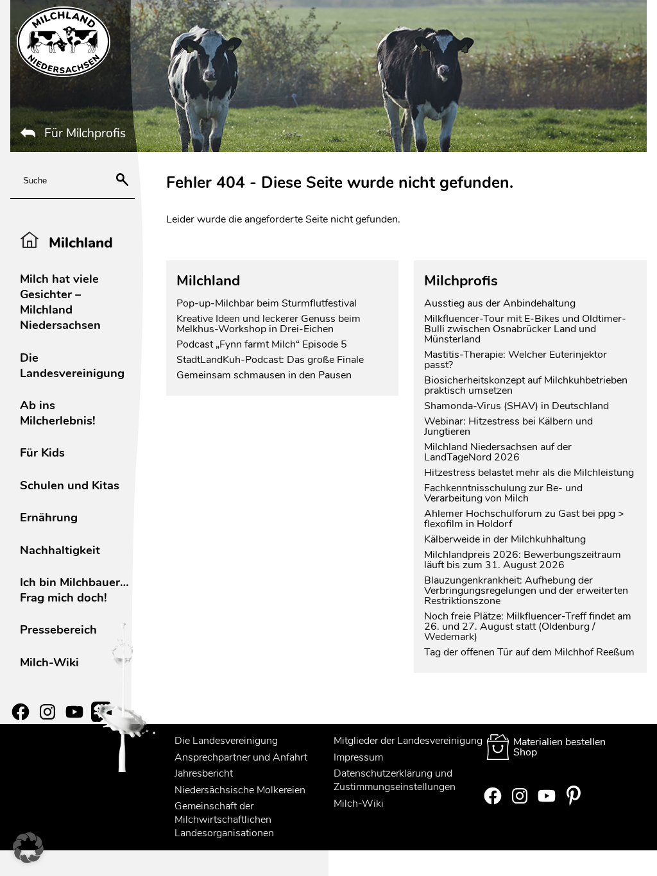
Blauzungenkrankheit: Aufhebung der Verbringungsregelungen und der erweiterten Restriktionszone (526, 590)
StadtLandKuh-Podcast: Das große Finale (270, 360)
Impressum (358, 757)
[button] (28, 848)
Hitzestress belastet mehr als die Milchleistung (529, 473)
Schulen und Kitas (69, 485)
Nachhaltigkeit (60, 550)
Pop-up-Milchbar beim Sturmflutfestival (267, 303)
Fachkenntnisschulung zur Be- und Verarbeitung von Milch (503, 493)
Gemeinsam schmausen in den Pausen (264, 375)
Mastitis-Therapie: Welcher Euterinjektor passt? (515, 360)
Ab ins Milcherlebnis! (58, 412)
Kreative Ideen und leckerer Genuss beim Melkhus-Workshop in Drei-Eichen (268, 324)
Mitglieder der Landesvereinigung (408, 741)
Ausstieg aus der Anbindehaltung (500, 303)
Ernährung (49, 517)
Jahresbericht (204, 773)
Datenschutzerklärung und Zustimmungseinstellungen (395, 780)
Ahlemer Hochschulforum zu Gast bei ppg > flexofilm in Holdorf (524, 519)
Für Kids (42, 452)
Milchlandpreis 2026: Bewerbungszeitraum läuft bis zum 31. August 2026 (522, 560)
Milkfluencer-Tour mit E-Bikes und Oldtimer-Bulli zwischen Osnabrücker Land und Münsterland (525, 329)
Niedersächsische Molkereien (240, 790)
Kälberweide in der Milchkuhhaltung (505, 539)
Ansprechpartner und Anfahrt (241, 757)
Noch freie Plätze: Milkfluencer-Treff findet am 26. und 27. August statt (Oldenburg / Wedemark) (527, 626)
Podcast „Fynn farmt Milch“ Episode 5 (261, 344)
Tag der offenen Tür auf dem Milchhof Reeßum (529, 652)
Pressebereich (58, 629)
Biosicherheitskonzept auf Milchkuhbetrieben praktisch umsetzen (525, 385)
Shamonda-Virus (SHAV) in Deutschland (516, 406)
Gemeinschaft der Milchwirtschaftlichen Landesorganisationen (224, 819)
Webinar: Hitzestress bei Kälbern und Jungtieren (508, 426)
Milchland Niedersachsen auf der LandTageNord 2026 (498, 452)
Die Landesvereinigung (72, 365)
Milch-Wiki (49, 662)
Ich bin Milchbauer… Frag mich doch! (74, 589)
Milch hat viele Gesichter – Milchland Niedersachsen (60, 302)
